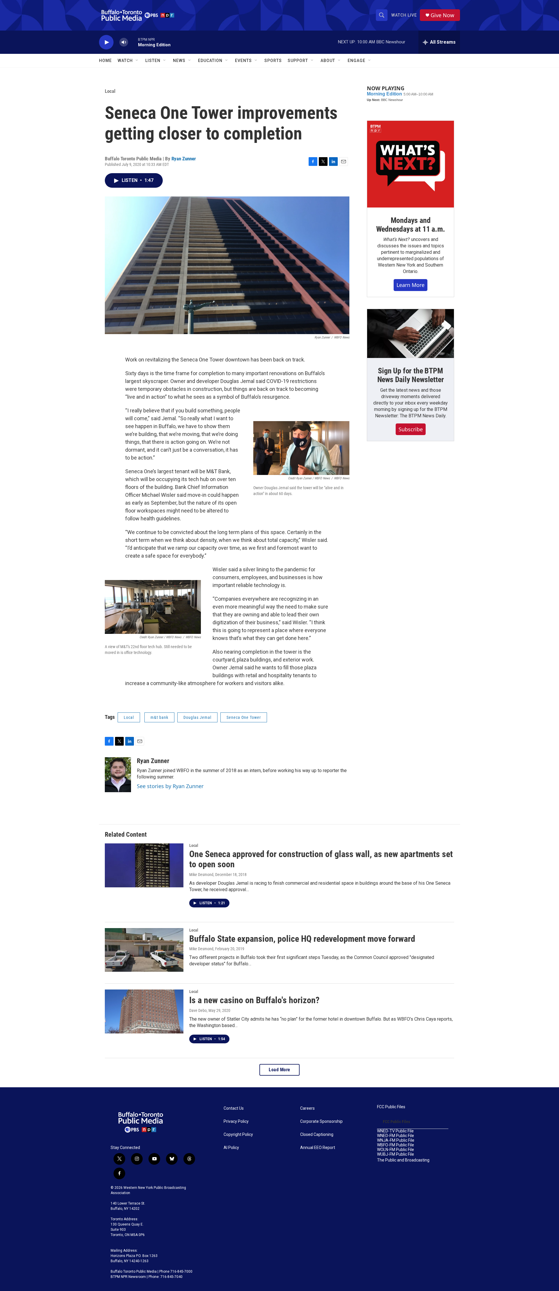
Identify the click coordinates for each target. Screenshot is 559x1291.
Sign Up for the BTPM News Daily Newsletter (410, 375)
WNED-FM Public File (395, 1136)
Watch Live (404, 15)
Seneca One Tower (244, 717)
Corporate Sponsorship (321, 1121)
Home (105, 60)
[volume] (124, 42)
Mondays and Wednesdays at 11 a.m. (410, 224)
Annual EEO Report (317, 1147)
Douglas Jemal (197, 717)
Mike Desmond (201, 874)
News (179, 60)
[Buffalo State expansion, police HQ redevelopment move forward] (144, 950)
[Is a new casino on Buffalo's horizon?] (144, 1011)
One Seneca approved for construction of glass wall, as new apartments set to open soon (321, 859)
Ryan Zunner (183, 159)
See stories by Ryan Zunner (170, 786)
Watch (125, 60)
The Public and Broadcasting (403, 1160)
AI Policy (231, 1147)
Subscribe (411, 429)
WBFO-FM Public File (395, 1145)
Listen (152, 60)
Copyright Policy (238, 1134)
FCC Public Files (391, 1107)
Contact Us (234, 1108)
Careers (307, 1108)
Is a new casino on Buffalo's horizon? (254, 1000)
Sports (273, 60)
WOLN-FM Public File (395, 1150)
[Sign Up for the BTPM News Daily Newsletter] (410, 333)
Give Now (442, 15)
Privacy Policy (236, 1121)
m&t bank (159, 717)
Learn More (410, 284)
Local (110, 91)
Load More (279, 1069)
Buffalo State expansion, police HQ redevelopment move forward (302, 939)
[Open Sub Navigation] (137, 60)
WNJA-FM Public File (395, 1140)
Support (298, 60)
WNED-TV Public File (395, 1131)
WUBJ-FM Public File (395, 1154)
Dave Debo (198, 1010)
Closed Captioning (316, 1134)
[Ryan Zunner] (118, 774)
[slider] (133, 42)
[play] (106, 42)
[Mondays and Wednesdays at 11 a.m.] (410, 164)
